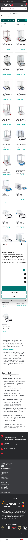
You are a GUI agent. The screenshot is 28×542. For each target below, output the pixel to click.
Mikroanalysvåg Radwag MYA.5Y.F (20, 223)
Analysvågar (15, 13)
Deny (14, 296)
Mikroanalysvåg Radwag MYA (19, 195)
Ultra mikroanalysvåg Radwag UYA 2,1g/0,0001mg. (7, 301)
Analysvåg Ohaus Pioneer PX (6, 120)
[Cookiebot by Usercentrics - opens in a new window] (21, 244)
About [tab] (23, 247)
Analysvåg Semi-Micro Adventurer (7, 170)
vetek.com (17, 455)
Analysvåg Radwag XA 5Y (21, 145)
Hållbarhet (3, 474)
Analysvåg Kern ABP (6, 69)
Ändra (2, 465)
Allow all (14, 288)
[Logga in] (22, 5)
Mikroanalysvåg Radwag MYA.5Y (5, 223)
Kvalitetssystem (4, 476)
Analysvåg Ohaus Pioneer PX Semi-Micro (21, 120)
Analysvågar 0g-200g (9, 20)
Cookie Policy (3, 473)
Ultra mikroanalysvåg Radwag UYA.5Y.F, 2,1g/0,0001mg (7, 327)
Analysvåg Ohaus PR (6, 144)
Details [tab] (14, 247)
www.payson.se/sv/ (19, 516)
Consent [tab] (5, 247)
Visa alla (4, 25)
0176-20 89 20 (5, 488)
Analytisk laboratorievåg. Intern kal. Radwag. (21, 170)
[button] (25, 528)
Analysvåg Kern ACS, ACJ (20, 70)
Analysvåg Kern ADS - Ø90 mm (7, 95)
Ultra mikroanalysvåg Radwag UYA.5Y (21, 300)
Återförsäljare (4, 479)
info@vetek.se (18, 444)
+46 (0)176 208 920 (11, 1)
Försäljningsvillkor (4, 472)
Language (24, 1)
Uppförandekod (4, 477)
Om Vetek (3, 470)
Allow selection (14, 292)
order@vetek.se (13, 489)
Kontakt (4, 482)
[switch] (25, 274)
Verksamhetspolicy (5, 478)
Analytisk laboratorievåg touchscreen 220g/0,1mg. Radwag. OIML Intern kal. (7, 197)
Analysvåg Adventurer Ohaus (7, 45)
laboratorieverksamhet (8, 349)
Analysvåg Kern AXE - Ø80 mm (21, 95)
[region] (14, 20)
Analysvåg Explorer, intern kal (20, 45)
